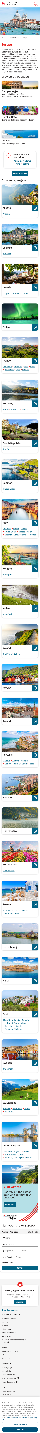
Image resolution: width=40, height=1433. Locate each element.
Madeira (24, 761)
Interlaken (17, 1109)
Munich (25, 410)
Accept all (20, 1429)
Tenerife (25, 1020)
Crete (25, 910)
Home (4, 38)
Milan (29, 532)
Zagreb (6, 294)
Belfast (29, 1158)
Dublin (17, 654)
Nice (26, 367)
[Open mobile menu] (36, 4)
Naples (22, 532)
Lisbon (8, 764)
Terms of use (7, 1336)
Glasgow (20, 1158)
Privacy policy (7, 1329)
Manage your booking (10, 1351)
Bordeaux (9, 370)
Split (26, 294)
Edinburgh (9, 1158)
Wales (26, 1152)
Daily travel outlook (9, 1378)
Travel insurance (8, 1395)
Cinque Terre (20, 535)
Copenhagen (9, 489)
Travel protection (8, 1391)
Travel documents (9, 1382)
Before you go (7, 1368)
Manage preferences (20, 1424)
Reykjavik (7, 614)
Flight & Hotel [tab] (32, 1232)
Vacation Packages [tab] (10, 1232)
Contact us (6, 1358)
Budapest (8, 575)
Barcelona (9, 1026)
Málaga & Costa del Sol (15, 1023)
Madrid (6, 1020)
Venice (24, 529)
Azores (15, 761)
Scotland (7, 1152)
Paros (17, 913)
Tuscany (7, 529)
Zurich (27, 1109)
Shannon (7, 654)
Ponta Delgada (20, 764)
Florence (32, 535)
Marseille (18, 367)
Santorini (9, 913)
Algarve (6, 761)
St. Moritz (9, 1112)
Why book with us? (9, 1318)
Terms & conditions (9, 1333)
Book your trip (20, 173)
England (17, 1152)
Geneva (6, 1109)
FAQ (3, 1355)
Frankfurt (15, 410)
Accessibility (6, 1371)
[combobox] (20, 1238)
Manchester (10, 1155)
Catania (8, 535)
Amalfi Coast (10, 532)
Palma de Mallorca (22, 161)
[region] (20, 1415)
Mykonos (16, 910)
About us (5, 1322)
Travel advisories (8, 1375)
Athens (6, 910)
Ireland (26, 164)
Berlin (6, 410)
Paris (17, 164)
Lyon (18, 370)
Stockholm (8, 1069)
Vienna (6, 214)
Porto (31, 764)
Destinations (14, 38)
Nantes (25, 370)
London (21, 1155)
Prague (6, 449)
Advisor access (10, 1310)
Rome (16, 529)
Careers (5, 1326)
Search (20, 1268)
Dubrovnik (17, 294)
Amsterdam (9, 871)
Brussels (7, 254)
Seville (19, 1026)
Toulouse (7, 367)
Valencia (16, 1020)
